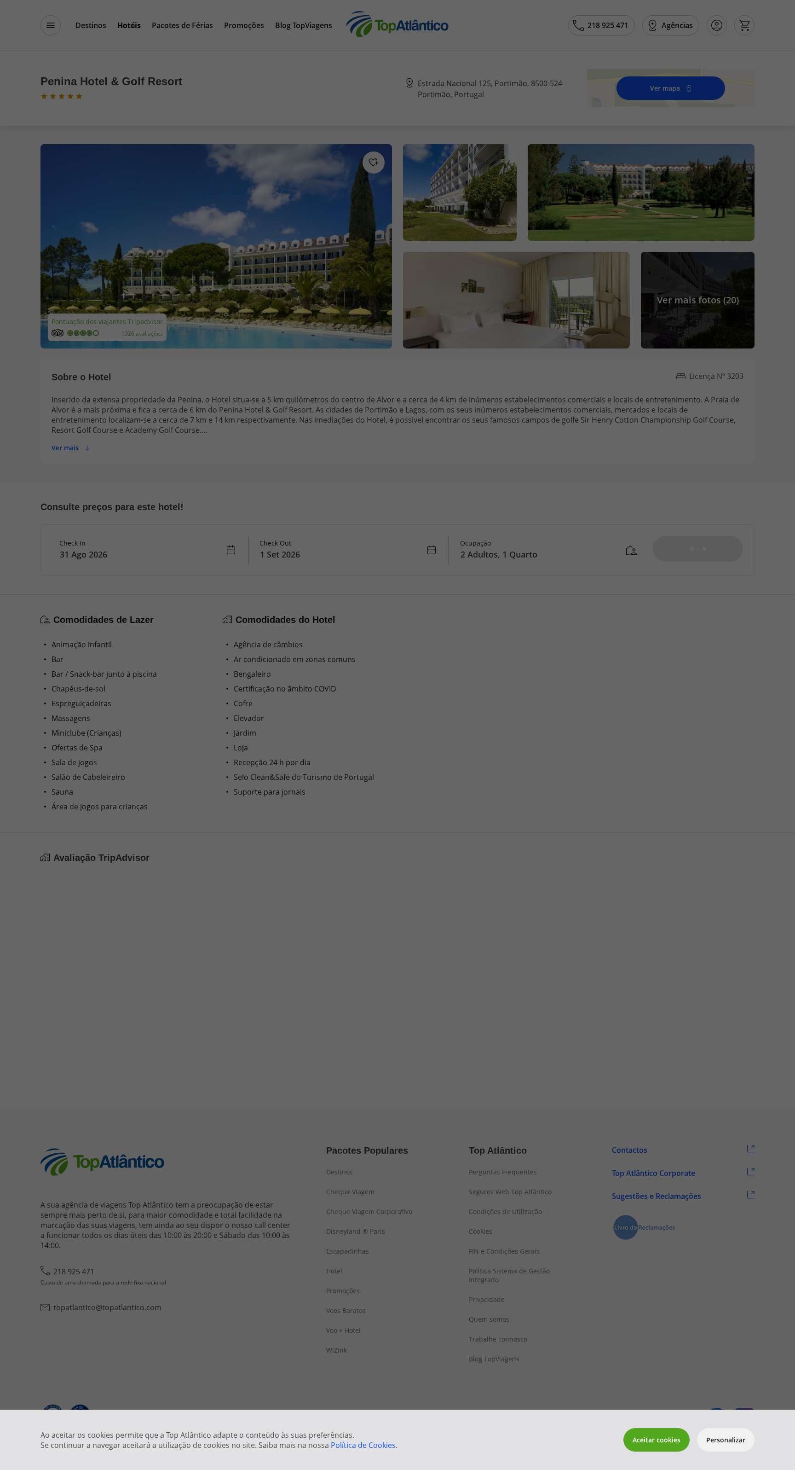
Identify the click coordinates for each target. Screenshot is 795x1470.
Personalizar (725, 1439)
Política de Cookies (363, 1445)
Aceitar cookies (656, 1439)
